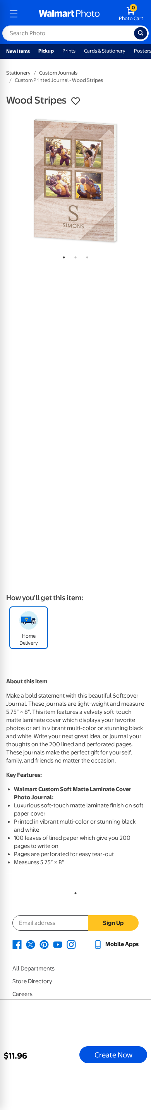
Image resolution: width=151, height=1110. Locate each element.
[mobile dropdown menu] (13, 14)
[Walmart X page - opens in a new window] (30, 944)
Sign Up (113, 922)
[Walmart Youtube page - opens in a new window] (57, 944)
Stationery (18, 73)
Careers (22, 994)
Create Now (113, 1054)
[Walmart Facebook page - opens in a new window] (17, 944)
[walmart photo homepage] (69, 14)
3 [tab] (85, 256)
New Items (18, 51)
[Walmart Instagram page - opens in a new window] (71, 944)
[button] (75, 101)
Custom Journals (58, 73)
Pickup (46, 51)
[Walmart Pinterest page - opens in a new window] (44, 944)
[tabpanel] (75, 180)
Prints (69, 51)
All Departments (33, 968)
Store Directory (32, 981)
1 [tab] (62, 256)
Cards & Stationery (104, 51)
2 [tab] (74, 256)
